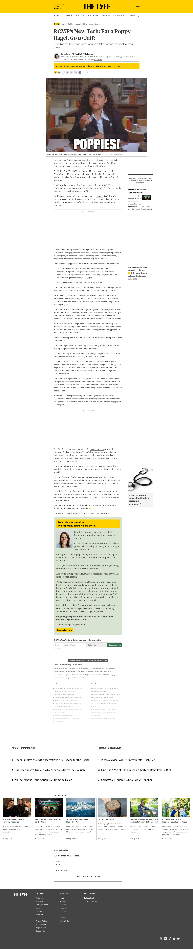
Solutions (93, 16)
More (105, 16)
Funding (39, 911)
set (109, 395)
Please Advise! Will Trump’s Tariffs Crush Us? (128, 759)
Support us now (64, 630)
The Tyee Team (42, 904)
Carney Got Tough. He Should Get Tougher (126, 779)
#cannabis (66, 268)
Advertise (39, 914)
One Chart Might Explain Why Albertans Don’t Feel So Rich (49, 769)
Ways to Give (41, 927)
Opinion (63, 914)
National (63, 908)
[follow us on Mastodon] (67, 72)
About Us (39, 898)
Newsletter (40, 901)
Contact (39, 908)
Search (133, 16)
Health (63, 24)
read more (134, 504)
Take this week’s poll (87, 876)
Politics (84, 24)
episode (99, 196)
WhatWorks (64, 921)
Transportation (94, 24)
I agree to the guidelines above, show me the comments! (88, 660)
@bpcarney (98, 59)
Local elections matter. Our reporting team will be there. (77, 523)
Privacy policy (58, 649)
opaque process (97, 449)
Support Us (119, 16)
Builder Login (89, 898)
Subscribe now (115, 645)
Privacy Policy (41, 921)
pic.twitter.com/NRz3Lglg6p (80, 277)
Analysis (68, 16)
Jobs (37, 918)
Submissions (41, 924)
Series (62, 918)
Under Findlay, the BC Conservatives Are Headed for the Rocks (51, 759)
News (57, 16)
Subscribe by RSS (91, 901)
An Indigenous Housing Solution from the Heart (43, 779)
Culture (80, 16)
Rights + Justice (74, 24)
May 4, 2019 (97, 282)
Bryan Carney (66, 54)
